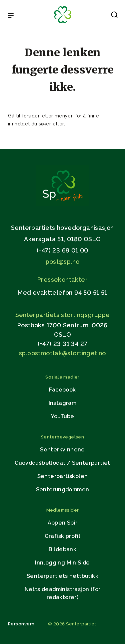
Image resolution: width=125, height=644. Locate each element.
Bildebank (63, 549)
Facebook (62, 390)
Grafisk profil (63, 536)
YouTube (62, 416)
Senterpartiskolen (62, 476)
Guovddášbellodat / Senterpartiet (62, 463)
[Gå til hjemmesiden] (62, 204)
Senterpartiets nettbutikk (62, 576)
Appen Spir (63, 523)
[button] (114, 16)
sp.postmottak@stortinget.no (62, 353)
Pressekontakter (62, 279)
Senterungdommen (62, 489)
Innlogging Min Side (62, 563)
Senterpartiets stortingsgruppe (62, 314)
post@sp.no (63, 261)
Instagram (63, 403)
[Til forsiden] (62, 23)
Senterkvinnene (62, 449)
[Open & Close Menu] (11, 16)
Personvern (21, 623)
